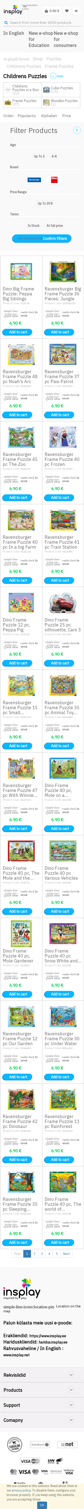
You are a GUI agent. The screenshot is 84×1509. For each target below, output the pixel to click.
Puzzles (53, 58)
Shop (38, 58)
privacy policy (21, 1490)
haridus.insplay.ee (53, 1342)
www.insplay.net (16, 1355)
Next (66, 1254)
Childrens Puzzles (24, 66)
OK (42, 1505)
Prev (17, 1254)
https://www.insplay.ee (47, 1336)
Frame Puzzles (59, 66)
